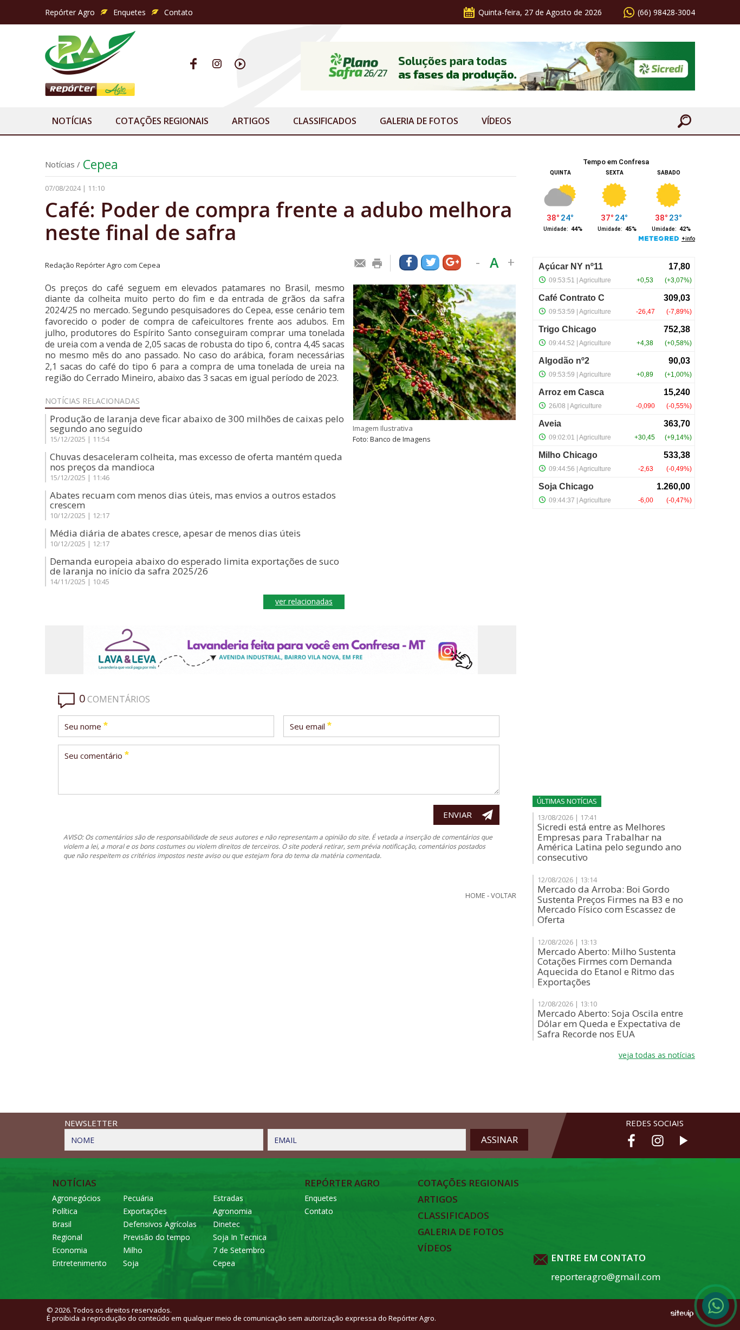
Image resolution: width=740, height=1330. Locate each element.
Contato (178, 12)
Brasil (62, 1224)
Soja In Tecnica (240, 1237)
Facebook (193, 63)
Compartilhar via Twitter (430, 262)
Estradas (228, 1198)
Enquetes (129, 12)
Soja (131, 1263)
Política (64, 1211)
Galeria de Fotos (461, 1231)
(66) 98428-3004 (666, 12)
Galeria (419, 121)
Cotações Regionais (162, 121)
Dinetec (226, 1224)
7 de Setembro (239, 1250)
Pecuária (138, 1198)
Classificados (324, 121)
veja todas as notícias (657, 1055)
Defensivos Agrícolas (160, 1224)
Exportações (145, 1211)
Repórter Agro (70, 12)
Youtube (240, 63)
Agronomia (232, 1211)
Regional (67, 1237)
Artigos (251, 121)
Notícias (72, 121)
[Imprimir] (378, 263)
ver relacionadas (304, 601)
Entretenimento (79, 1263)
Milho (132, 1250)
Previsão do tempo (156, 1237)
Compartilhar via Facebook (408, 262)
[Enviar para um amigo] (360, 263)
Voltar (503, 896)
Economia (69, 1250)
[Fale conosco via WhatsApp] (715, 1305)
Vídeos (496, 121)
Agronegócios (76, 1198)
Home (475, 896)
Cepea (100, 164)
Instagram (216, 63)
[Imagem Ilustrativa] (434, 352)
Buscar (684, 120)
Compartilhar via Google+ (452, 262)
